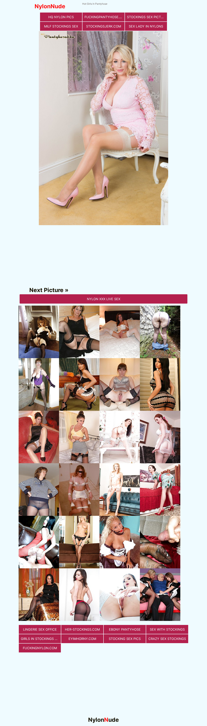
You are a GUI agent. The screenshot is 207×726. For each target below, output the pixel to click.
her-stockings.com (82, 629)
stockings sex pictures (147, 17)
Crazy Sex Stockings (167, 639)
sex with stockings (167, 629)
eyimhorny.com (82, 639)
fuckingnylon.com (40, 648)
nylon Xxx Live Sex (103, 299)
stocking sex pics (125, 639)
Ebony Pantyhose (125, 629)
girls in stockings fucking (41, 639)
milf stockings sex (61, 26)
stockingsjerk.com (103, 26)
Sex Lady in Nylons (146, 26)
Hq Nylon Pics (61, 17)
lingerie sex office (40, 629)
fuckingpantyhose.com (104, 17)
